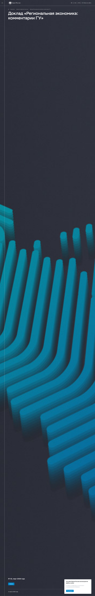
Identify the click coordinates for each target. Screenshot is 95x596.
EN (79, 2)
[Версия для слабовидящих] (75, 3)
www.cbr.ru (74, 585)
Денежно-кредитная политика (22, 9)
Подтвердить (70, 590)
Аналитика (13, 9)
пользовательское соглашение (73, 586)
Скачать (11, 583)
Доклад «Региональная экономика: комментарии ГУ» (40, 9)
